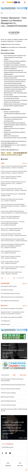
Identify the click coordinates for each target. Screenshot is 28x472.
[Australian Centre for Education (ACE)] (14, 9)
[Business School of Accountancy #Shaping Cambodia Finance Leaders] (14, 13)
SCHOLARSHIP (5, 283)
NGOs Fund (4, 305)
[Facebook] (2, 453)
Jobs (20, 463)
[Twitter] (6, 453)
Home (8, 463)
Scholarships (8, 465)
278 (14, 278)
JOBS (2, 163)
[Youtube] (10, 453)
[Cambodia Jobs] (13, 3)
